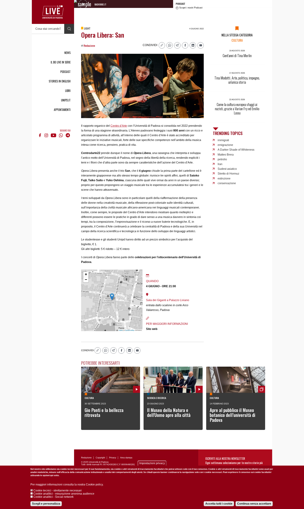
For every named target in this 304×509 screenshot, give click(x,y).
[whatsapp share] (169, 45)
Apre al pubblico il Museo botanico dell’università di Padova (232, 415)
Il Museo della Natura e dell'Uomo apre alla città (169, 412)
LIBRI (68, 91)
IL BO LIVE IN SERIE (61, 62)
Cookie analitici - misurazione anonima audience (63, 493)
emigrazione (225, 144)
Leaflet (121, 330)
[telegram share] (177, 45)
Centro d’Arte (118, 125)
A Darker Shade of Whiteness (236, 149)
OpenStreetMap (129, 330)
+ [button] (86, 274)
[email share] (200, 45)
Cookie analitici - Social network (53, 496)
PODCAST (65, 72)
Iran (220, 164)
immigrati (223, 140)
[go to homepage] (53, 12)
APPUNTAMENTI (62, 110)
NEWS (67, 53)
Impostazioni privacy (152, 463)
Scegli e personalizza (46, 503)
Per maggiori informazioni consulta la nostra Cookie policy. (66, 484)
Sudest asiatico (227, 168)
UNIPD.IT (66, 100)
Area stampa (126, 457)
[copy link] (162, 45)
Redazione (89, 45)
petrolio (222, 159)
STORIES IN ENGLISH (60, 81)
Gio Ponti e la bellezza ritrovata (104, 412)
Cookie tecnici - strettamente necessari (57, 490)
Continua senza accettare (254, 503)
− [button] (86, 279)
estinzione (224, 178)
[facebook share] (185, 45)
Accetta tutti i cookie (218, 503)
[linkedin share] (193, 45)
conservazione (227, 183)
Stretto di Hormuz (228, 173)
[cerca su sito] (69, 29)
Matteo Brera (226, 154)
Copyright (100, 457)
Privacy (112, 457)
